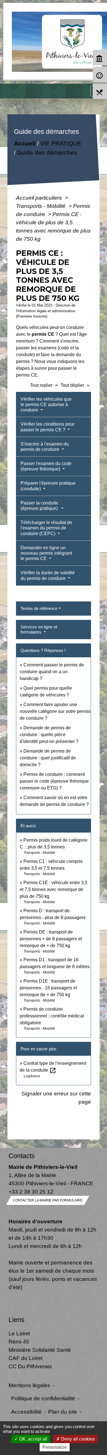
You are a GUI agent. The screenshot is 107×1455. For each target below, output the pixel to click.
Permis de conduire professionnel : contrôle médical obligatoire (52, 1016)
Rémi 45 (19, 1341)
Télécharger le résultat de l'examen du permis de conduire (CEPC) (46, 528)
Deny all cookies (77, 1439)
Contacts (22, 1156)
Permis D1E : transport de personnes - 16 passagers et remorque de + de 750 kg (48, 988)
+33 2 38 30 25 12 (31, 1191)
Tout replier (44, 385)
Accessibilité (26, 1411)
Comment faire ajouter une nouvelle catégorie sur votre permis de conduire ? (55, 711)
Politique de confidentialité (43, 1398)
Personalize (55, 1447)
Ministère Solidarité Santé (40, 1350)
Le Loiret (19, 1333)
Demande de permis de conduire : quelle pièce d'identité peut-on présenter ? (49, 734)
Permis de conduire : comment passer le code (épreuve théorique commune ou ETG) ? (54, 781)
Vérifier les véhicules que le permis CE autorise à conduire (46, 404)
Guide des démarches (47, 152)
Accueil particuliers (39, 198)
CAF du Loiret (26, 1358)
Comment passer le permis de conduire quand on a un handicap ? (52, 671)
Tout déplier (75, 385)
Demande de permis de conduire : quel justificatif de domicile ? (48, 758)
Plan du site (62, 1411)
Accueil (25, 143)
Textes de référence (39, 608)
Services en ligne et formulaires (39, 629)
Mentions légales (29, 1385)
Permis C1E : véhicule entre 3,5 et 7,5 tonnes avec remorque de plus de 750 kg (53, 889)
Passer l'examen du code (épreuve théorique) (46, 466)
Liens (17, 1319)
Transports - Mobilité (41, 206)
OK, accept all (32, 1439)
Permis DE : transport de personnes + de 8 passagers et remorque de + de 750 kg (51, 939)
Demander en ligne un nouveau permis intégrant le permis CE (46, 553)
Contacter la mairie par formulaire (47, 1200)
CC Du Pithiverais (30, 1366)
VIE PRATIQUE (60, 143)
